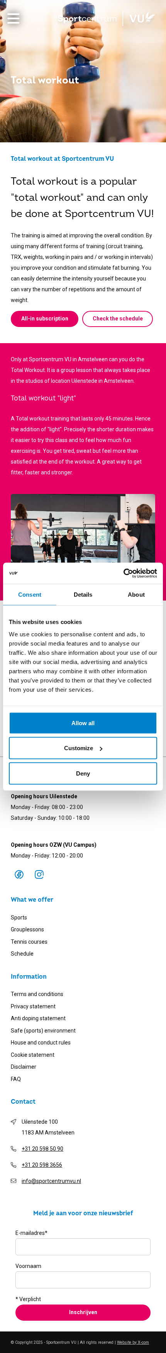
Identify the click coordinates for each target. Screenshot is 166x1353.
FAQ (16, 1079)
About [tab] (136, 594)
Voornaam (28, 1266)
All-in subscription (44, 318)
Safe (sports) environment (43, 1031)
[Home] (106, 18)
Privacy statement (33, 1006)
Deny (83, 773)
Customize (78, 748)
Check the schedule (118, 318)
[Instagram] (39, 874)
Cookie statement (32, 1055)
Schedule (22, 954)
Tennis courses (29, 942)
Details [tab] (83, 594)
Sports (19, 917)
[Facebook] (19, 874)
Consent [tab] (29, 594)
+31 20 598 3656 (42, 1165)
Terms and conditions (37, 994)
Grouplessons (27, 929)
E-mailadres (31, 1233)
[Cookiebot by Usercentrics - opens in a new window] (123, 573)
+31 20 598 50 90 (42, 1149)
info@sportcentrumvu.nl (51, 1181)
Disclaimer (23, 1067)
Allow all (83, 722)
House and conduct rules (41, 1042)
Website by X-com (133, 1342)
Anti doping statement (38, 1018)
